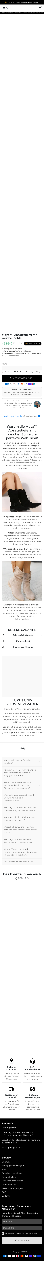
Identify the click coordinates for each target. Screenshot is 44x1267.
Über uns (6, 1162)
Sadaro (28, 1252)
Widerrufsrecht (9, 1184)
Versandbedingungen (12, 1188)
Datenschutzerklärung (12, 1181)
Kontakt (6, 1169)
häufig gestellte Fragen (13, 1166)
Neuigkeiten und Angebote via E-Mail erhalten (21, 1233)
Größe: (6, 362)
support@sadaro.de (12, 1147)
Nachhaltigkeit (9, 1177)
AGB (4, 1192)
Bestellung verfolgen (12, 1173)
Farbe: (7, 360)
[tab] (22, 762)
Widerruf (6, 1196)
